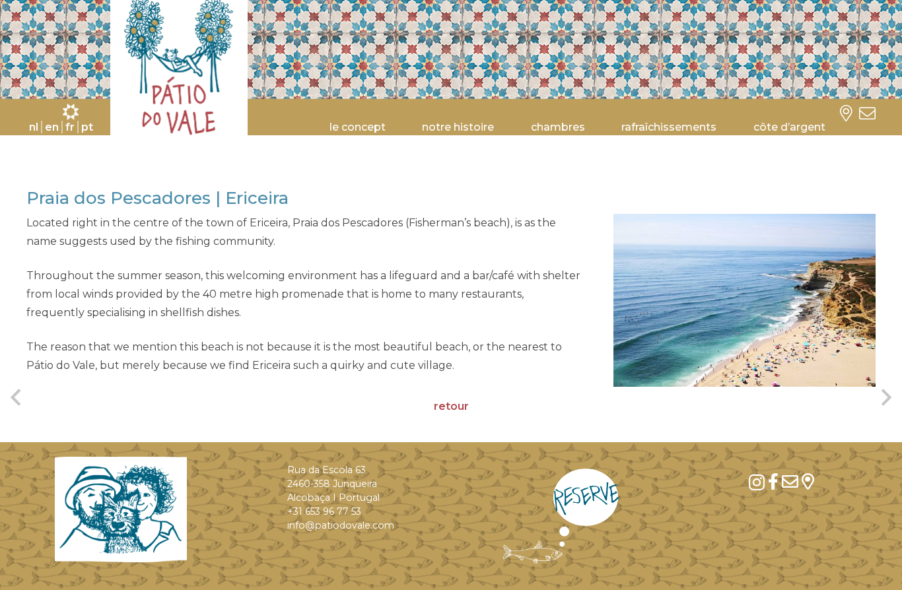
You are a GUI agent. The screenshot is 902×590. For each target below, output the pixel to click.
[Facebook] (773, 481)
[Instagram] (757, 482)
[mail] (790, 481)
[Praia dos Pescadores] (744, 300)
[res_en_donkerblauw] (561, 516)
